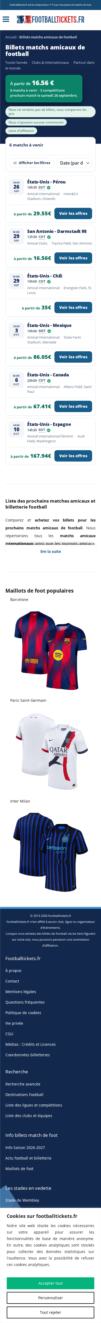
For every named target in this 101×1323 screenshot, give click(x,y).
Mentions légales (20, 991)
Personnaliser (50, 1297)
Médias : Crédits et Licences (30, 1044)
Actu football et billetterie (28, 1158)
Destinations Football (24, 1094)
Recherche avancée (22, 1084)
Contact (12, 981)
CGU (9, 1033)
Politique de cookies (23, 1012)
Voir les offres (73, 213)
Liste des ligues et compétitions (33, 1105)
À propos (13, 970)
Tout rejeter (50, 1312)
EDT (42, 187)
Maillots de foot (19, 1168)
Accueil (10, 37)
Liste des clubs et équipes (28, 1115)
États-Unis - (46, 182)
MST (42, 331)
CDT (42, 237)
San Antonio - (56, 231)
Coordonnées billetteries (27, 1054)
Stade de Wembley (22, 1200)
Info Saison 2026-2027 (25, 1147)
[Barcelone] (50, 650)
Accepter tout (51, 1283)
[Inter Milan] (50, 851)
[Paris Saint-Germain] (50, 751)
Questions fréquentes (25, 1002)
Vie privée (14, 1023)
